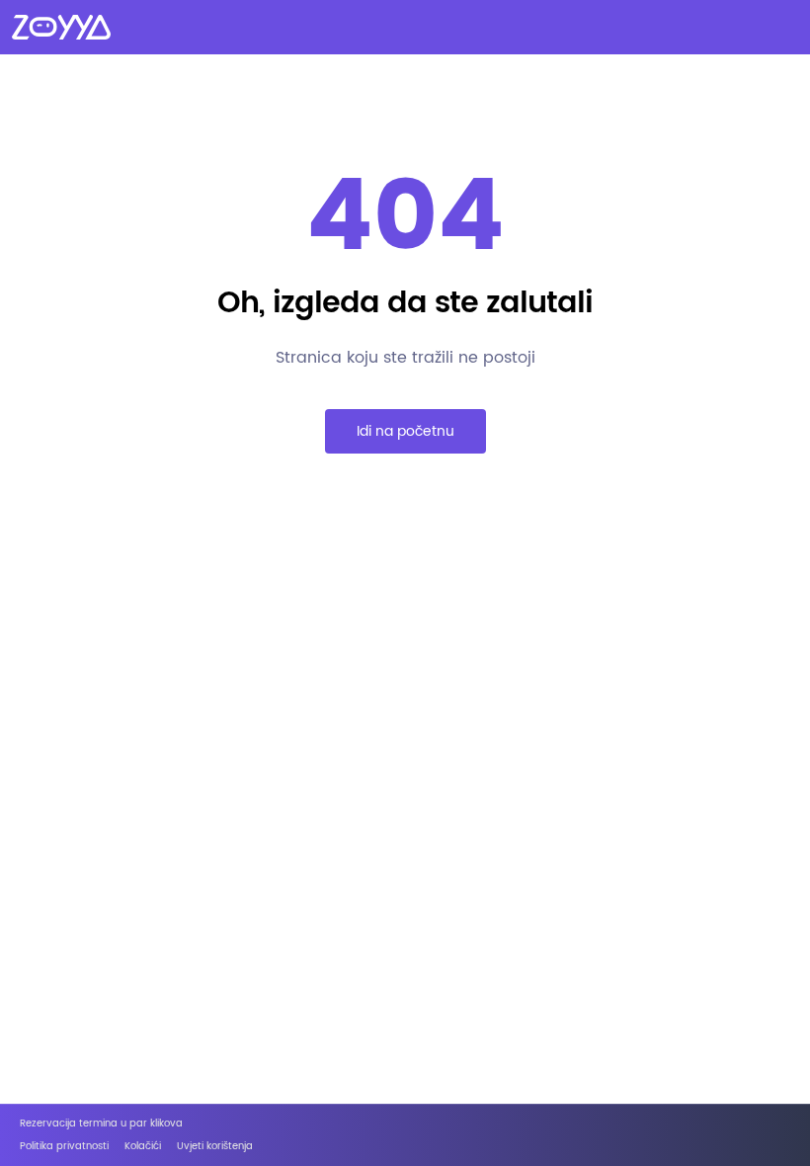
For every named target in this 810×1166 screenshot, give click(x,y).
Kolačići (142, 1146)
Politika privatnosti (64, 1146)
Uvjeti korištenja (215, 1146)
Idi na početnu (405, 431)
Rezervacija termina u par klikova (101, 1124)
